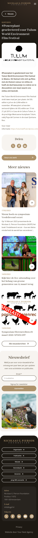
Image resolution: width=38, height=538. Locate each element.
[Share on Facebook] (19, 146)
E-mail (6, 504)
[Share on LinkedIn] (25, 146)
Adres (6, 490)
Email (19, 374)
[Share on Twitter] (13, 146)
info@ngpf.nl (9, 507)
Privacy (19, 527)
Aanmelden (19, 388)
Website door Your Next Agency (19, 532)
